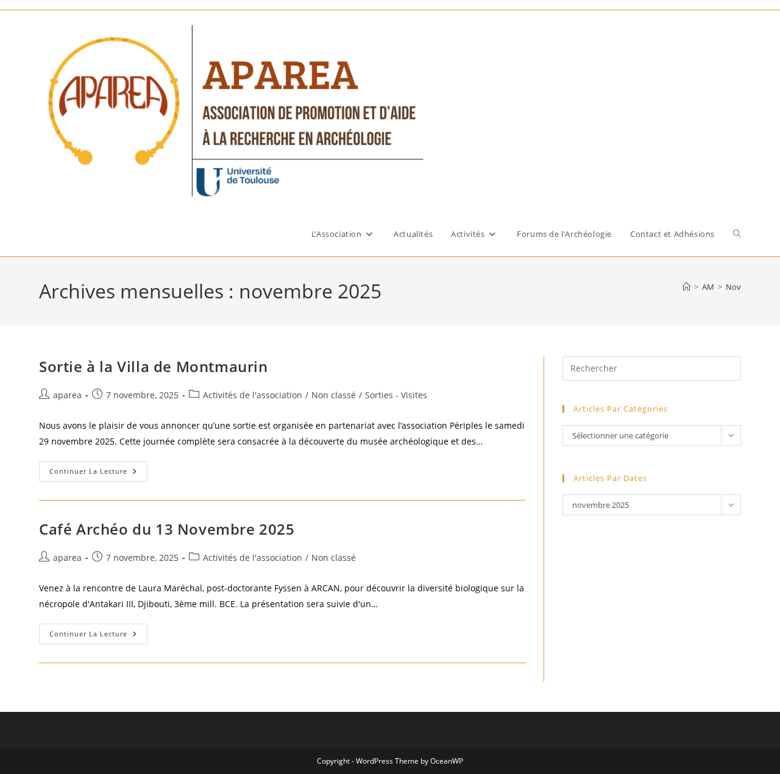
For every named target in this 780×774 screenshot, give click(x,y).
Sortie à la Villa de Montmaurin (153, 366)
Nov (733, 286)
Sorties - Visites (396, 395)
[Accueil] (686, 286)
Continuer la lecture (98, 473)
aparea (67, 395)
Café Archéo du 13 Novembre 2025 (167, 529)
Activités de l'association (252, 395)
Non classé (333, 395)
